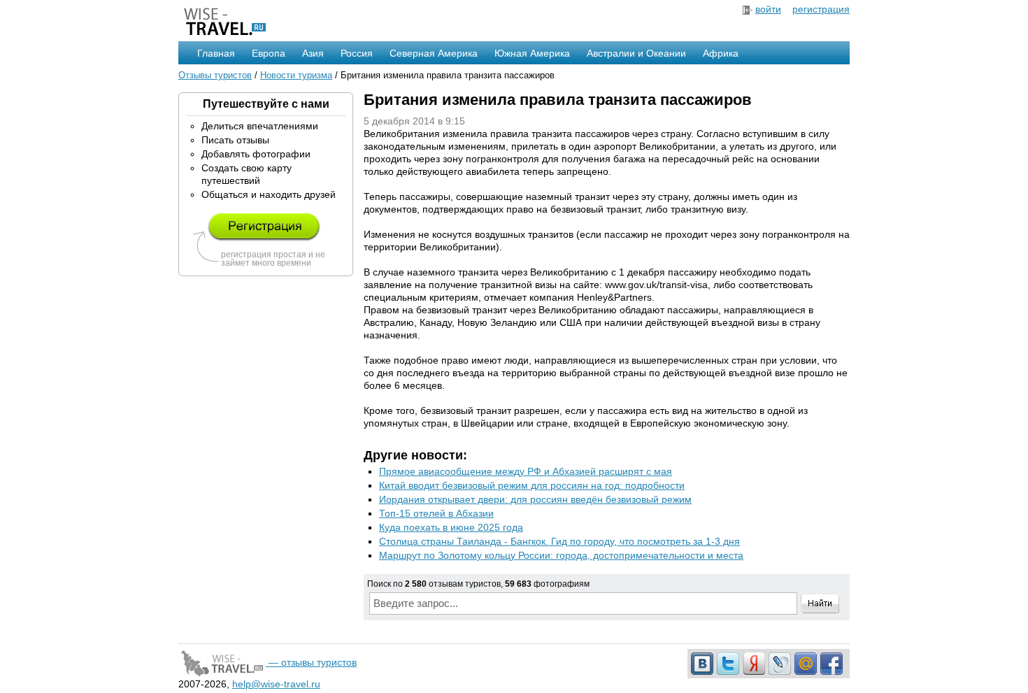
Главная (216, 53)
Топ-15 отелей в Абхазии (436, 513)
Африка (720, 53)
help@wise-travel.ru (276, 684)
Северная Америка (434, 53)
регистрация (821, 9)
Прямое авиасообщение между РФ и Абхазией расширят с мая (525, 471)
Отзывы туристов (215, 75)
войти (768, 9)
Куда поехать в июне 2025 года (451, 527)
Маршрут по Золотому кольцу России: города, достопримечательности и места (561, 555)
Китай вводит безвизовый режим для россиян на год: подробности (532, 485)
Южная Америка (532, 53)
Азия (313, 53)
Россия (357, 53)
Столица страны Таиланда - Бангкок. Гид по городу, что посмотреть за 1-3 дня (559, 541)
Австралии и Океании (636, 53)
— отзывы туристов (311, 662)
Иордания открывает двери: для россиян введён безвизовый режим (535, 499)
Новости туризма (296, 75)
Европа (268, 53)
